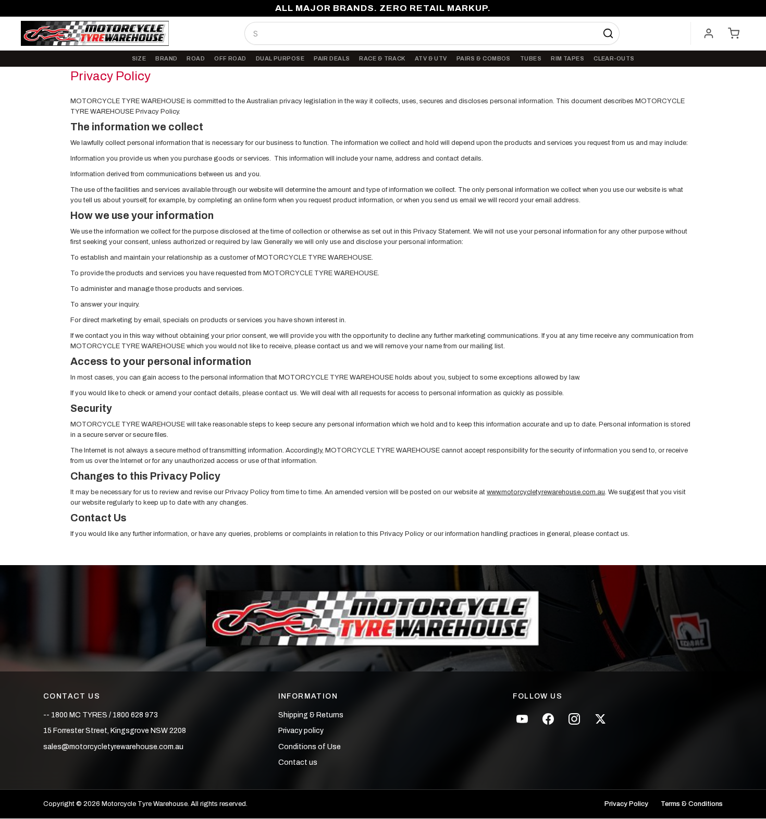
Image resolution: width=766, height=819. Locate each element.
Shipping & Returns (310, 715)
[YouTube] (522, 719)
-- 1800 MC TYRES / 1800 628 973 (100, 715)
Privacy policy (301, 731)
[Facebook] (548, 719)
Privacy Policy (626, 804)
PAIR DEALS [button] (332, 58)
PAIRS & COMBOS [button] (483, 58)
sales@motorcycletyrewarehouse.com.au (113, 747)
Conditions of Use (309, 747)
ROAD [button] (196, 58)
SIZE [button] (139, 58)
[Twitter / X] (600, 719)
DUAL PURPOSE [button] (280, 58)
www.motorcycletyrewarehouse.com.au (546, 492)
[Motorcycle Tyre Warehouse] (383, 618)
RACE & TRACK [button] (382, 58)
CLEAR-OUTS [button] (614, 58)
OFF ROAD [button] (230, 58)
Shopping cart (733, 33)
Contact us (297, 762)
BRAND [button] (166, 58)
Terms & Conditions (692, 804)
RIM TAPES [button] (567, 58)
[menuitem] (139, 58)
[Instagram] (574, 719)
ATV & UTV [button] (431, 58)
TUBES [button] (530, 58)
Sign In (708, 33)
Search (608, 33)
